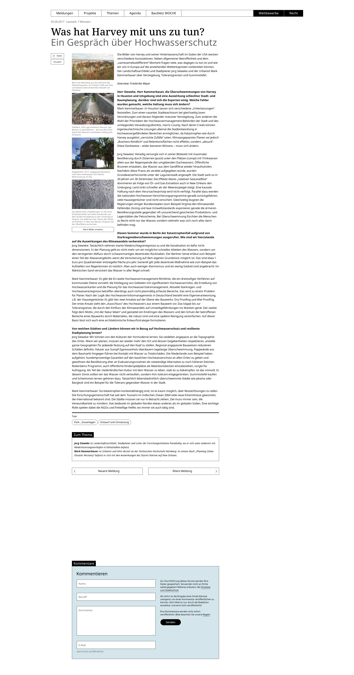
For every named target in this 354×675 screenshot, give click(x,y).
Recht (293, 13)
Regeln (206, 614)
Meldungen (64, 13)
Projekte (90, 13)
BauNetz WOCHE (163, 13)
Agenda (135, 13)
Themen (113, 13)
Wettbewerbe (269, 13)
